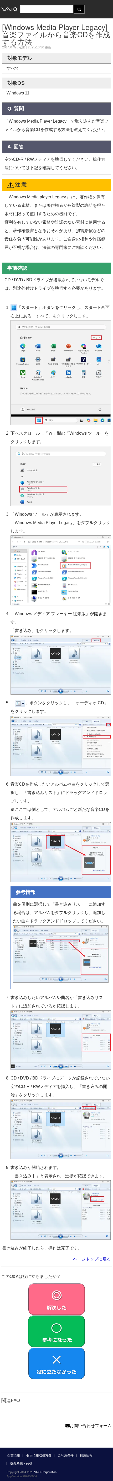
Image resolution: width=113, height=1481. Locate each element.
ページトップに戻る (92, 1259)
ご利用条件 (66, 1455)
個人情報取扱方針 (39, 1455)
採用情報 (86, 1455)
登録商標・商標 (21, 1463)
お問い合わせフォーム (91, 1425)
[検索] (79, 9)
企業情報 (13, 1455)
